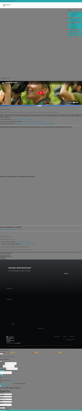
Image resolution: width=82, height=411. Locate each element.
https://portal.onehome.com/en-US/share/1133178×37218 (11, 229)
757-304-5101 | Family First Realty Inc (8, 0)
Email (1, 365)
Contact (70, 34)
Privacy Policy (57, 336)
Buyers (70, 11)
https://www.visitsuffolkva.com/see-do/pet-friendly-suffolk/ (34, 121)
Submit (1, 374)
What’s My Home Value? (76, 19)
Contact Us (66, 273)
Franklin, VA (74, 24)
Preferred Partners (74, 30)
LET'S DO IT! (3, 384)
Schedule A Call (74, 35)
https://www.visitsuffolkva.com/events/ (28, 244)
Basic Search (73, 14)
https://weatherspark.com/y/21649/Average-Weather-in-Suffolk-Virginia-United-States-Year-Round (35, 123)
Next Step (2, 370)
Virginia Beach (74, 28)
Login (72, 16)
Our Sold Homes (74, 33)
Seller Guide (73, 20)
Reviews (70, 31)
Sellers (70, 17)
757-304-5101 (12, 380)
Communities (71, 22)
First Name (2, 362)
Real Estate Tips (72, 29)
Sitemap (64, 336)
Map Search (73, 15)
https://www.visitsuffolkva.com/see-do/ (23, 241)
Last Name (2, 364)
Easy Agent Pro (18, 343)
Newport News (74, 26)
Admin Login (72, 336)
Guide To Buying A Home (76, 12)
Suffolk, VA (73, 27)
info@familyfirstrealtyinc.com (6, 1)
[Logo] (41, 5)
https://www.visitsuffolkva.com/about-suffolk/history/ (22, 119)
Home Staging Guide (75, 21)
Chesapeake (73, 23)
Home (70, 9)
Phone (1, 366)
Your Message (3, 369)
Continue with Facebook (5, 376)
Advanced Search (74, 13)
